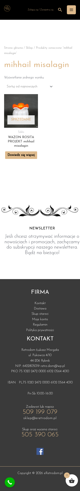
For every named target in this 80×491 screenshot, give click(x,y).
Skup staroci (40, 314)
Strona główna (13, 48)
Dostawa (40, 308)
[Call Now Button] (10, 482)
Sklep (29, 48)
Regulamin (40, 324)
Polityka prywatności (40, 330)
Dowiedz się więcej (21, 155)
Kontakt (40, 303)
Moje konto (40, 319)
